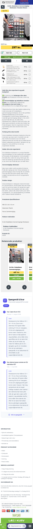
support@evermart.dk (19, 507)
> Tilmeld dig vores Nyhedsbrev (10, 440)
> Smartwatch (5, 456)
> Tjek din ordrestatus (7, 432)
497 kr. (16, 272)
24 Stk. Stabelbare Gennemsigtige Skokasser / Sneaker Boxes (16, 268)
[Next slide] (29, 26)
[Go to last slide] (3, 26)
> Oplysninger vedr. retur (8, 438)
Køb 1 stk (9, 53)
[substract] (6, 60)
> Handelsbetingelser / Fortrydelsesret (12, 435)
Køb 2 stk (25, 53)
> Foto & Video (5, 461)
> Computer (4, 453)
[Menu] (30, 526)
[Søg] (24, 526)
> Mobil (3, 450)
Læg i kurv (16, 520)
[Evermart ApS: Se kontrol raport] (16, 515)
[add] (27, 60)
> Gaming (4, 459)
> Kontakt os (4, 443)
